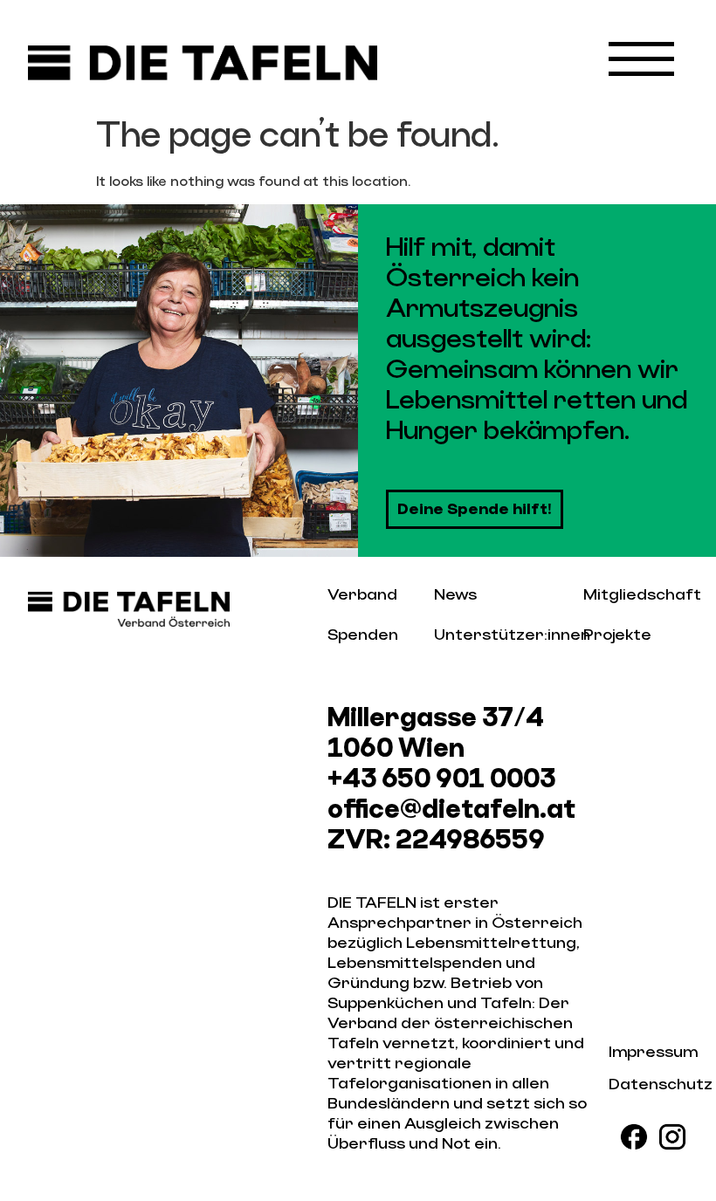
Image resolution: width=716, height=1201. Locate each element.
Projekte (617, 635)
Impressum (653, 1052)
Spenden (362, 635)
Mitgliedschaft (642, 595)
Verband (362, 595)
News (455, 595)
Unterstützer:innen (512, 635)
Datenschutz (661, 1084)
